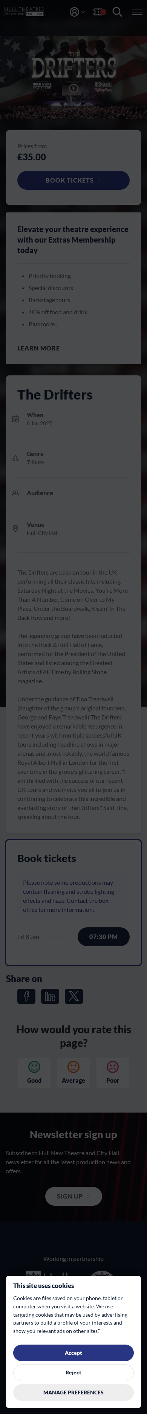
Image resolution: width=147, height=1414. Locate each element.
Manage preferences (73, 1392)
